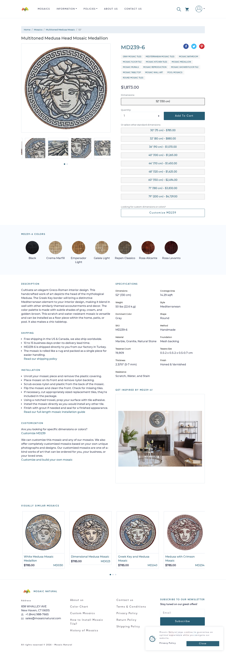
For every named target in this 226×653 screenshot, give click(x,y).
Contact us (133, 9)
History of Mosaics (84, 630)
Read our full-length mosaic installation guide (54, 412)
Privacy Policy (127, 613)
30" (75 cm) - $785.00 (163, 130)
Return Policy (126, 620)
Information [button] (66, 9)
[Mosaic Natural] (25, 11)
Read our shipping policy (40, 358)
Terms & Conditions (131, 607)
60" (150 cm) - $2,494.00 (162, 180)
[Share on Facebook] (186, 46)
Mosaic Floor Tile (132, 62)
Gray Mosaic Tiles (132, 57)
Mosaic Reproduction (154, 67)
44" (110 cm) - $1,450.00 (163, 163)
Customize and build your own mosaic (46, 459)
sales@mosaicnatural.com (43, 618)
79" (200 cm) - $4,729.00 (163, 196)
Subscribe (182, 621)
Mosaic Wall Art (154, 73)
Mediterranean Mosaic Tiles (160, 57)
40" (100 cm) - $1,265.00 (163, 155)
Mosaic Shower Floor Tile (184, 67)
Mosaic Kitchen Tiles (156, 62)
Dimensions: (128, 95)
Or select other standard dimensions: (141, 125)
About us (111, 9)
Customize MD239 (162, 213)
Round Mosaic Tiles (133, 78)
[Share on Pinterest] (202, 46)
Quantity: (126, 110)
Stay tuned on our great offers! (178, 604)
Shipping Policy (128, 626)
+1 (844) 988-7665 (37, 614)
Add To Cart (184, 116)
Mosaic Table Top (132, 73)
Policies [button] (90, 9)
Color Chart (79, 607)
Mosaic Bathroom (188, 57)
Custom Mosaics (82, 613)
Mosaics (44, 9)
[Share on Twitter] (194, 46)
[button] (179, 9)
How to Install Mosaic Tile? (86, 622)
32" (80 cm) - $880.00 (163, 138)
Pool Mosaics (174, 73)
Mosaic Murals (131, 67)
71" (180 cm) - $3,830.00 (163, 188)
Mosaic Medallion (181, 62)
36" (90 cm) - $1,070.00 (163, 147)
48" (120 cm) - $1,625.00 (163, 172)
